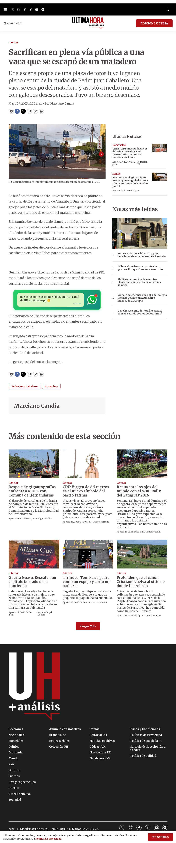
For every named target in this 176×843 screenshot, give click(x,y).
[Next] (101, 154)
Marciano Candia (37, 405)
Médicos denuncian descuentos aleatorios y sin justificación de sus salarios (139, 282)
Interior (13, 42)
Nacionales (119, 145)
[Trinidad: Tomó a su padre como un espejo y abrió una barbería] (88, 554)
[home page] (88, 23)
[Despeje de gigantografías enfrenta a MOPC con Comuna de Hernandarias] (34, 463)
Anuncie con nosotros (65, 729)
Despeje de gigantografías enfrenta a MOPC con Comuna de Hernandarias (32, 491)
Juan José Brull (153, 615)
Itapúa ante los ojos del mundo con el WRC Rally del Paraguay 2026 (139, 491)
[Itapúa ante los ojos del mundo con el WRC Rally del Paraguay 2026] (142, 463)
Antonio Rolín (153, 531)
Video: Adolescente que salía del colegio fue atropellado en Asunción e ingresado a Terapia (142, 298)
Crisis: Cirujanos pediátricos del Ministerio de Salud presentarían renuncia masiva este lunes (129, 153)
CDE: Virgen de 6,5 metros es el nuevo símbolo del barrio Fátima (86, 491)
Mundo (116, 173)
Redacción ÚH (142, 163)
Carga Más (88, 626)
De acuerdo (160, 837)
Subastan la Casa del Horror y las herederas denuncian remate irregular (142, 255)
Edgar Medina (44, 518)
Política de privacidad (48, 838)
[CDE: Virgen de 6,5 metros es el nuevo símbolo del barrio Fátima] (88, 463)
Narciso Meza (100, 602)
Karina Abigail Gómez (45, 613)
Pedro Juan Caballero (24, 386)
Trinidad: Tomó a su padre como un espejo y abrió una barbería (87, 581)
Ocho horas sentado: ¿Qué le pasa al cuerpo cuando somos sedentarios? (140, 312)
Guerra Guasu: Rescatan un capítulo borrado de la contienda (32, 581)
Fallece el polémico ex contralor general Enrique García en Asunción (140, 268)
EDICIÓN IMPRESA (154, 23)
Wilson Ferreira (101, 521)
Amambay (51, 386)
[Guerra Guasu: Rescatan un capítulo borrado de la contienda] (34, 554)
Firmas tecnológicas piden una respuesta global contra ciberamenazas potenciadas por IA (130, 182)
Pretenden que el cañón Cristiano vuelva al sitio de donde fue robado (141, 581)
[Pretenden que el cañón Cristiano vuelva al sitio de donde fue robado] (142, 554)
